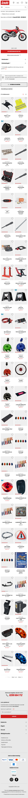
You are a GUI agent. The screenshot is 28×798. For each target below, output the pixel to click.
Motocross (21, 307)
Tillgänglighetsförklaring (6, 747)
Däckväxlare (7, 618)
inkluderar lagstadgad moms (14, 790)
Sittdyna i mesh (7, 115)
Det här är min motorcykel (14, 51)
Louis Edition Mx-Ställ (7, 307)
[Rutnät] (23, 94)
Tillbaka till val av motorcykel (8, 14)
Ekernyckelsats (7, 669)
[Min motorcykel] (18, 3)
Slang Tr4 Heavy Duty (7, 258)
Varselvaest (20, 115)
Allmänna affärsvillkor (6, 740)
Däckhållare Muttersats (7, 452)
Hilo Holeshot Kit (7, 331)
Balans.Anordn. (7, 283)
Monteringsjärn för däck (21, 235)
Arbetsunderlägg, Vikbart (7, 429)
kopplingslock (7, 138)
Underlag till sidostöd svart (20, 498)
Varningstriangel (21, 546)
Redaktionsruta (4, 737)
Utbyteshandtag (21, 163)
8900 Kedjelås (7, 546)
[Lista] (25, 94)
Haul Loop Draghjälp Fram (7, 595)
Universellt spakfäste (21, 643)
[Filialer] (14, 3)
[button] (25, 7)
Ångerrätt (3, 744)
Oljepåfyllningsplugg (7, 498)
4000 (7, 211)
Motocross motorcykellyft (21, 283)
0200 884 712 (15, 695)
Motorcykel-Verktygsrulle (21, 331)
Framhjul (21, 380)
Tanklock (7, 356)
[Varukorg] (26, 3)
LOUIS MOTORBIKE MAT (21, 404)
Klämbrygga (20, 429)
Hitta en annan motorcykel (13, 55)
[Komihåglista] (22, 3)
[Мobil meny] (2, 7)
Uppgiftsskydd (4, 742)
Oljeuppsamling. (21, 138)
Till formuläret (12, 78)
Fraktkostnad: (4, 791)
